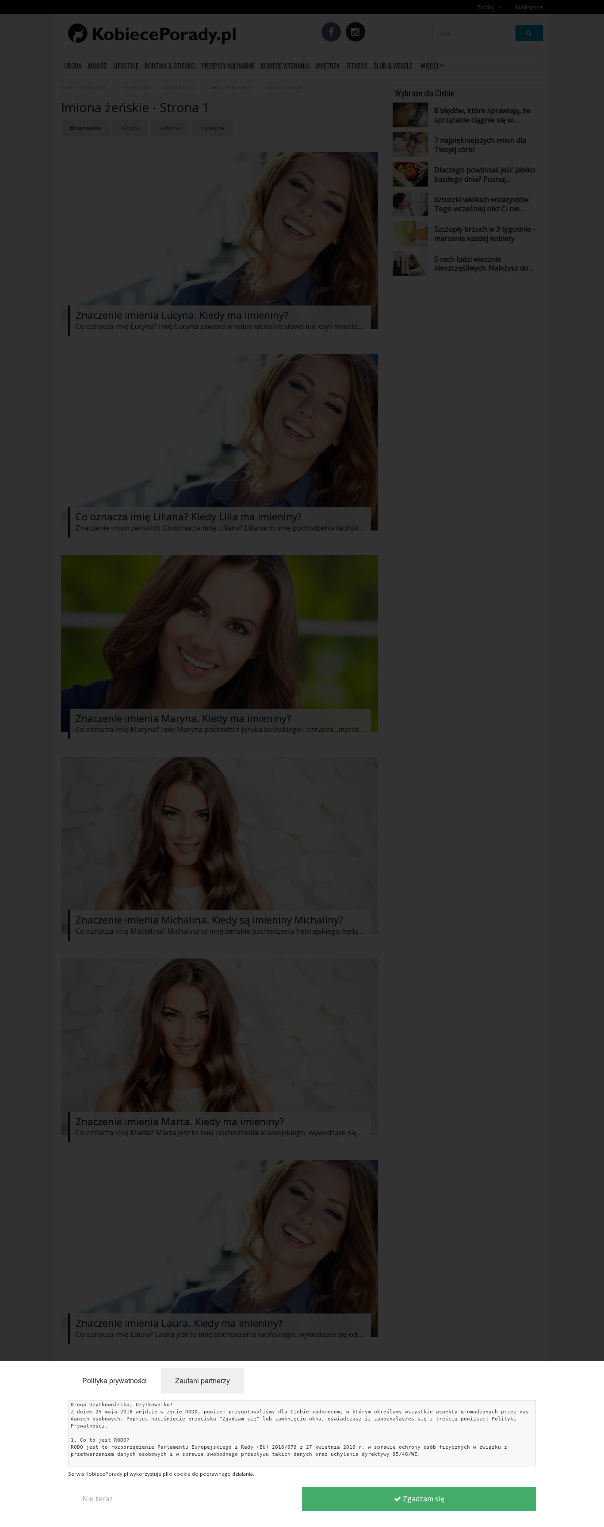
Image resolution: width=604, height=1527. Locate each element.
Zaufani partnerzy (202, 1380)
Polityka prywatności (114, 1380)
